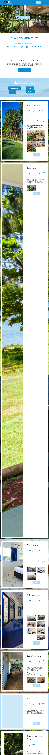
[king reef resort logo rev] (8, 1)
